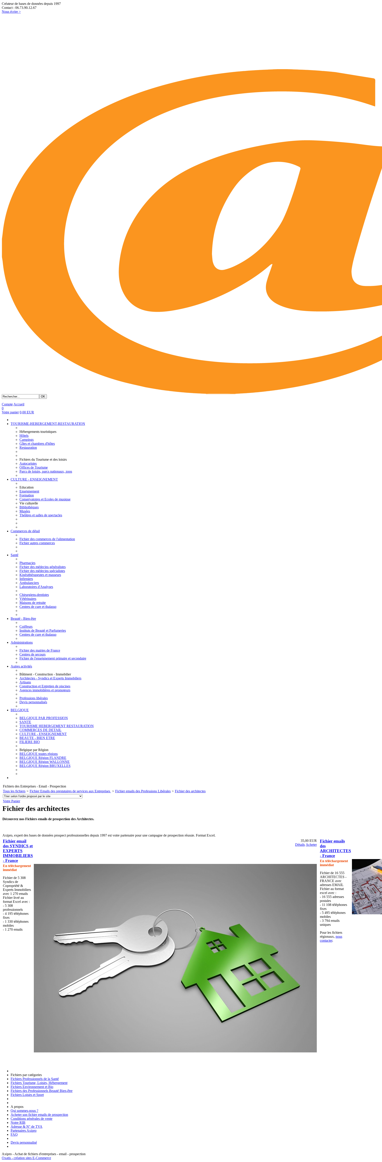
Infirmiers (26, 579)
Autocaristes (28, 463)
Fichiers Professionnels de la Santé (35, 1079)
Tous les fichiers (14, 791)
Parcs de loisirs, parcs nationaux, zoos (45, 471)
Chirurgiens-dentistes (34, 595)
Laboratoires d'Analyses (36, 587)
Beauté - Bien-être (23, 618)
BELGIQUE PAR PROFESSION (43, 718)
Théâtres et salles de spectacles (40, 515)
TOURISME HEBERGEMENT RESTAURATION (56, 726)
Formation (26, 495)
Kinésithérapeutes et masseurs (40, 575)
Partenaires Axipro (23, 1130)
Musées (24, 511)
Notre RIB (18, 1122)
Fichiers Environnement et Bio (32, 1087)
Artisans (25, 682)
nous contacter (331, 938)
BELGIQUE (20, 710)
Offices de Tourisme (33, 467)
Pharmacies (27, 563)
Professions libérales (33, 698)
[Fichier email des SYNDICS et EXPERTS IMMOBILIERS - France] (175, 1051)
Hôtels (24, 435)
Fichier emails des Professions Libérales (143, 791)
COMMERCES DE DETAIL (40, 730)
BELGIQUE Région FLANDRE (42, 758)
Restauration (28, 447)
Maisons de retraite (32, 603)
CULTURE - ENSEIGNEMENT (34, 479)
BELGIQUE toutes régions (38, 754)
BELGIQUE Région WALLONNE (44, 762)
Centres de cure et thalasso (37, 607)
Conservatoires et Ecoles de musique (45, 499)
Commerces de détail (25, 531)
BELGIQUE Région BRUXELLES (45, 766)
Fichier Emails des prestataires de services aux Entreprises (70, 791)
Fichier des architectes (190, 791)
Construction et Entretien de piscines (44, 686)
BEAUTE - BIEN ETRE (37, 738)
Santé (14, 555)
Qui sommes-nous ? (24, 1111)
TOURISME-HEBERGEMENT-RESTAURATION (48, 424)
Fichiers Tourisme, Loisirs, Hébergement (39, 1083)
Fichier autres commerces (37, 543)
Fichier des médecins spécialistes (42, 571)
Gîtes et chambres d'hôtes (37, 443)
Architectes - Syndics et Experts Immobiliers (50, 678)
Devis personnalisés (33, 702)
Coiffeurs (25, 626)
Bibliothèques (29, 507)
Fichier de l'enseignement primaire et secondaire (52, 658)
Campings (26, 439)
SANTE (25, 722)
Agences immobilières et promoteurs (44, 690)
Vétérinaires (27, 599)
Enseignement (29, 491)
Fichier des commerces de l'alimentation (47, 539)
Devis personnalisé (24, 1142)
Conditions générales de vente (31, 1118)
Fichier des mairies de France (39, 650)
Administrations (22, 642)
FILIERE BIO (29, 742)
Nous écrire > (11, 11)
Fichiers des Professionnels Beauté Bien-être (42, 1091)
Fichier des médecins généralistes (42, 567)
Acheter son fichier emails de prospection (39, 1114)
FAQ (14, 1134)
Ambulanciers (29, 583)
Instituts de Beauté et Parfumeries (42, 630)
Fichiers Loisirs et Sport (27, 1095)
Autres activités (21, 666)
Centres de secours (32, 654)
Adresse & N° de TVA (26, 1126)
